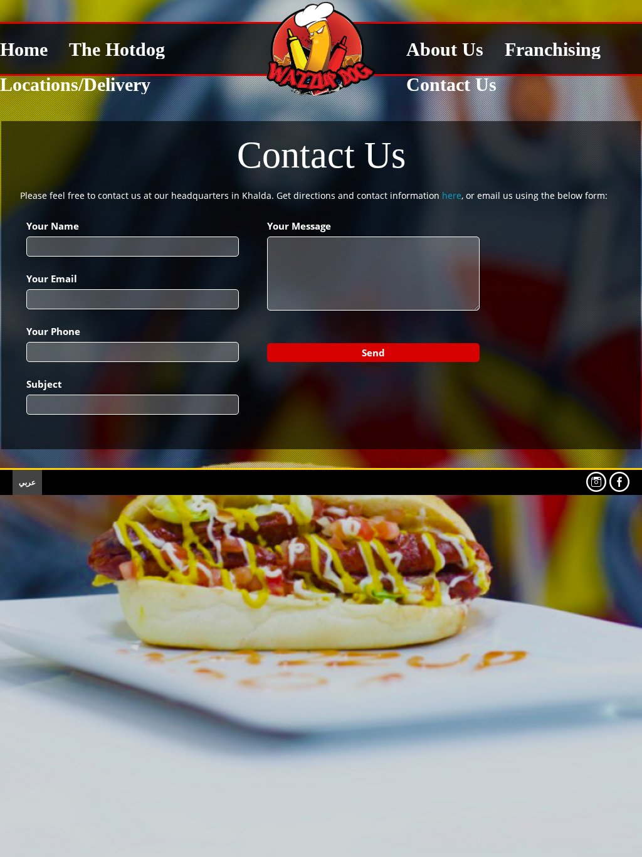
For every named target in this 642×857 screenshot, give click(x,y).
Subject (44, 384)
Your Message (299, 226)
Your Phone (53, 331)
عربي (27, 482)
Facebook (619, 482)
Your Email (51, 278)
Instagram (596, 482)
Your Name (52, 226)
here (451, 195)
